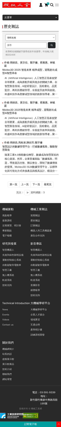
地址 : (44, 396)
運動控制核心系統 (11, 260)
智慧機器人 (8, 249)
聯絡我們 (7, 374)
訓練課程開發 (37, 334)
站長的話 (7, 354)
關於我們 (8, 342)
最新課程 (7, 220)
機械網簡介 (8, 349)
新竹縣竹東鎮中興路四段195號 (44, 401)
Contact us (7, 324)
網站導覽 (7, 379)
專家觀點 (7, 230)
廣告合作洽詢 (37, 235)
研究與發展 (9, 243)
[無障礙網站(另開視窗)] (30, 415)
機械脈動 (8, 209)
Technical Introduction (16, 303)
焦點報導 (7, 215)
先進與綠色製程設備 (12, 255)
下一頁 (36, 184)
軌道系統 (7, 280)
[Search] (52, 5)
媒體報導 (35, 290)
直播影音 (35, 285)
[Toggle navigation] (56, 5)
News (5, 309)
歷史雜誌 (35, 220)
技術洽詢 (7, 285)
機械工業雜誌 (38, 209)
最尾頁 (47, 184)
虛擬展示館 (8, 359)
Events (5, 314)
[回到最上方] (58, 424)
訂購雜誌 (35, 225)
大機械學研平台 (40, 303)
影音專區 (36, 243)
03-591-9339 (47, 392)
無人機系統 (8, 275)
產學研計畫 (36, 329)
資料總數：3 (38, 192)
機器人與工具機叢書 (41, 230)
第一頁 (13, 184)
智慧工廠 (7, 270)
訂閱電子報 (30, 424)
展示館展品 (8, 364)
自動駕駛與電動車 (11, 265)
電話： (36, 392)
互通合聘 (35, 324)
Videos (5, 319)
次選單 (8, 17)
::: (4, 3)
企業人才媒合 (37, 314)
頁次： (20, 192)
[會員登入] (41, 5)
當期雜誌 (35, 215)
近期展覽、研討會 (11, 225)
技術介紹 (7, 369)
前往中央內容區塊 (13, 3)
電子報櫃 (7, 235)
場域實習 (35, 319)
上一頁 (25, 184)
